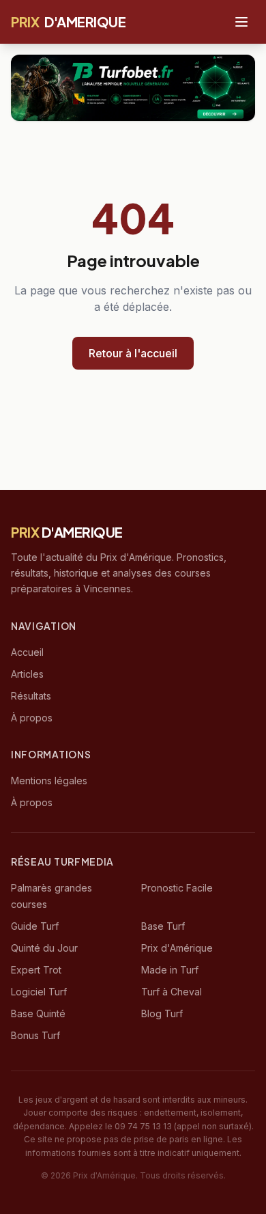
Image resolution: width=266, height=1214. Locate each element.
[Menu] (241, 22)
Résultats (31, 696)
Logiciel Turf (39, 991)
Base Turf (163, 926)
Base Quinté (38, 1013)
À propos (32, 717)
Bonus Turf (35, 1035)
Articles (27, 674)
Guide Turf (35, 926)
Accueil (27, 652)
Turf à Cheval (171, 991)
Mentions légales (49, 780)
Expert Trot (36, 970)
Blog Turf (162, 1013)
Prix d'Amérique (177, 948)
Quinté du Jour (44, 948)
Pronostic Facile (177, 888)
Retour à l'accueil (133, 353)
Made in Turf (169, 970)
